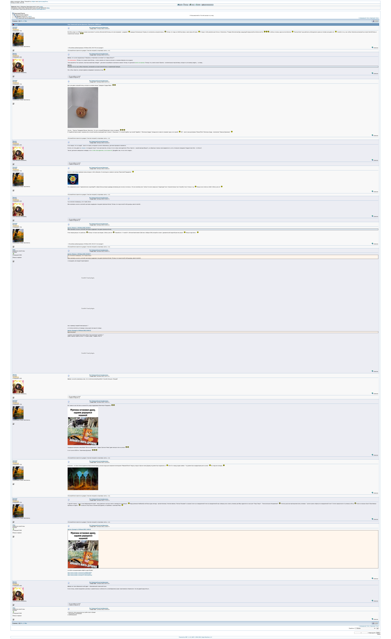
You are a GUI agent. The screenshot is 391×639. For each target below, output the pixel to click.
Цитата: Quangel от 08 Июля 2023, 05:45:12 (79, 330)
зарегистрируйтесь (43, 1)
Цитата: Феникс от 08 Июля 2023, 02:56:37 (79, 227)
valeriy (29, 16)
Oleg (14, 249)
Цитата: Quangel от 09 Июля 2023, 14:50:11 (79, 529)
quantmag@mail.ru (41, 9)
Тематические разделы (22, 14)
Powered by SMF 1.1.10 (185, 637)
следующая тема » (374, 18)
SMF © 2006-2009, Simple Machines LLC (202, 637)
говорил (83, 148)
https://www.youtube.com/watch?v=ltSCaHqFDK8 (80, 575)
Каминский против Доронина (26, 18)
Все (26, 21)
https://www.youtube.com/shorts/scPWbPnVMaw (80, 572)
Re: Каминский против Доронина (98, 27)
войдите (33, 1)
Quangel (15, 27)
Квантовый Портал (19, 13)
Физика (19, 16)
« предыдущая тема (364, 18)
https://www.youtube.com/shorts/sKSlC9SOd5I (79, 574)
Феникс (15, 53)
